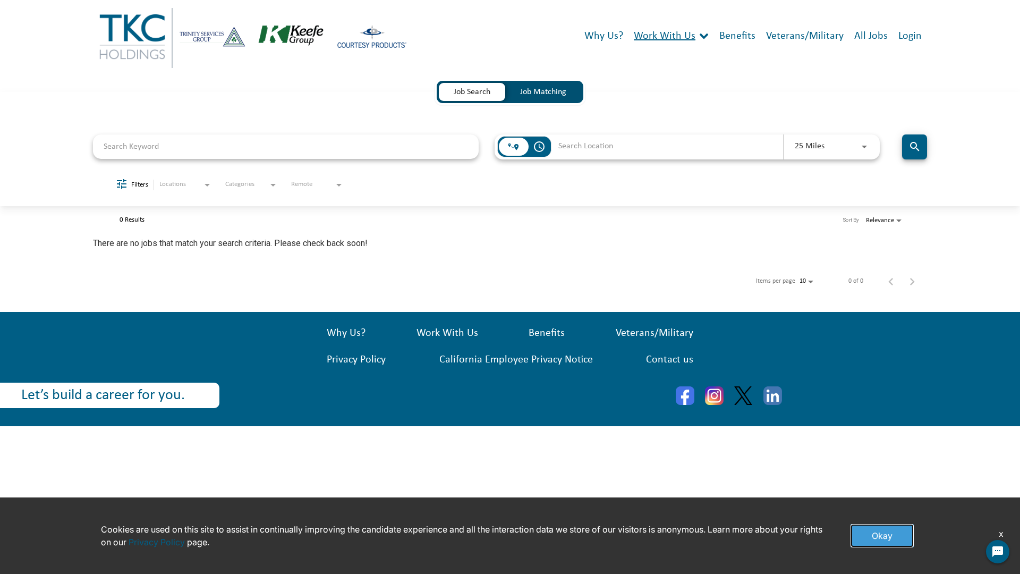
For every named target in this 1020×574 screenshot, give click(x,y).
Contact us (669, 359)
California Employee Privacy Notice (516, 359)
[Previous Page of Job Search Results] (891, 281)
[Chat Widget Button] (997, 551)
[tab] (472, 92)
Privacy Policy (356, 359)
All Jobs (871, 36)
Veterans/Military (805, 36)
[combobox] (286, 146)
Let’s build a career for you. (103, 395)
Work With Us (664, 36)
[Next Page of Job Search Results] (912, 281)
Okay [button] (882, 535)
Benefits (737, 36)
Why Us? (603, 36)
